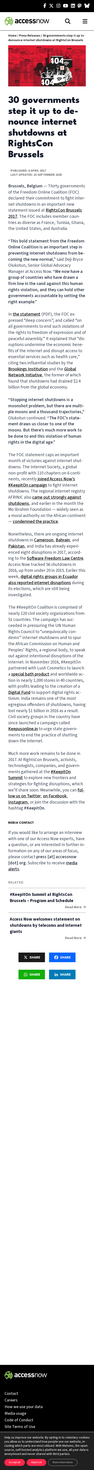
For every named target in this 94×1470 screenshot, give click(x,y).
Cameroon (43, 540)
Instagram (18, 802)
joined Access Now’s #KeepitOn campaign (41, 482)
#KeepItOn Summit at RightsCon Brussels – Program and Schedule (41, 898)
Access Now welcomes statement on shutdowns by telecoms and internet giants (46, 925)
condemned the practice (35, 522)
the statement (26, 314)
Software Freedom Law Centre (55, 558)
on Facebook (55, 796)
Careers (11, 1400)
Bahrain (63, 540)
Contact (11, 1393)
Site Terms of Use (20, 1427)
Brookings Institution (28, 369)
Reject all (36, 1462)
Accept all (14, 1462)
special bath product (30, 674)
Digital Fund (19, 693)
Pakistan (16, 546)
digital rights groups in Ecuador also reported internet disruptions (43, 580)
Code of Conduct (19, 1420)
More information (63, 1462)
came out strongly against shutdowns (44, 500)
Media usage (15, 1413)
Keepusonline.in (23, 729)
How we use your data (24, 1407)
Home (12, 35)
